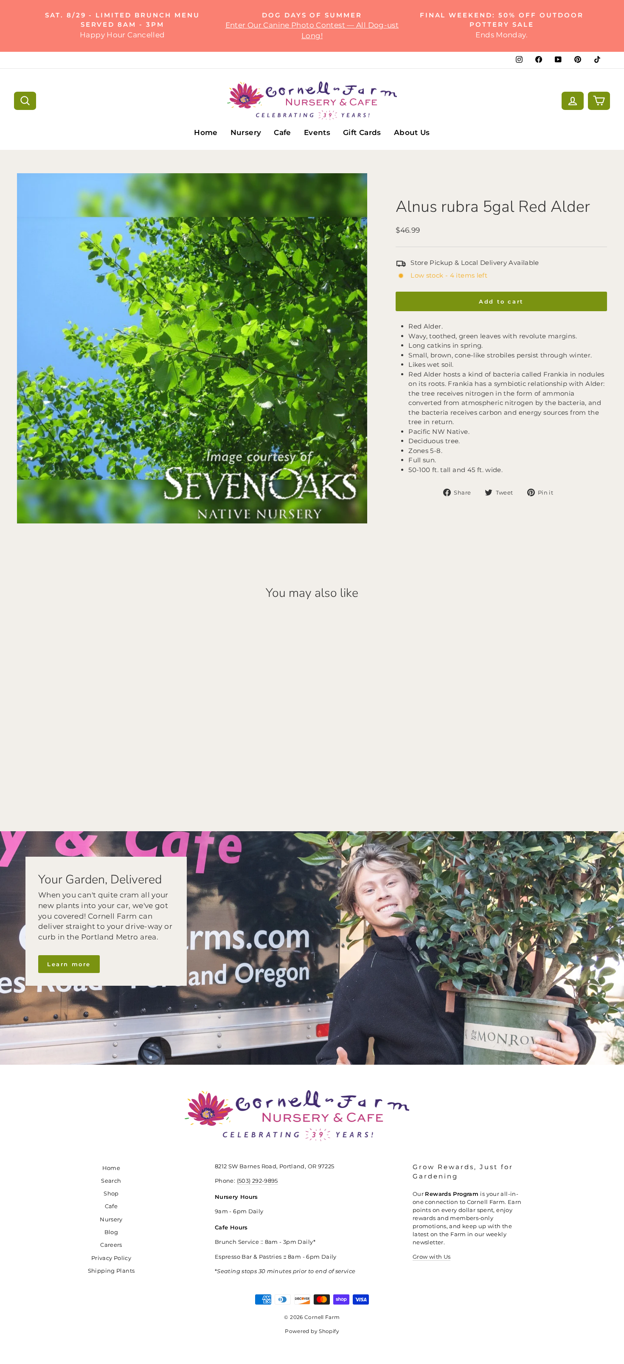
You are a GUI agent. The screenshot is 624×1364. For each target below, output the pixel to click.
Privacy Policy (111, 1258)
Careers (111, 1245)
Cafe (282, 132)
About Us (412, 132)
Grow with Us (432, 1257)
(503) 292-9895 (257, 1181)
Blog (111, 1232)
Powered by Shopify (312, 1331)
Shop (111, 1193)
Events (317, 132)
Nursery (245, 132)
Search (111, 1181)
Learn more (69, 964)
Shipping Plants (111, 1271)
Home (206, 132)
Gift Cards (362, 132)
